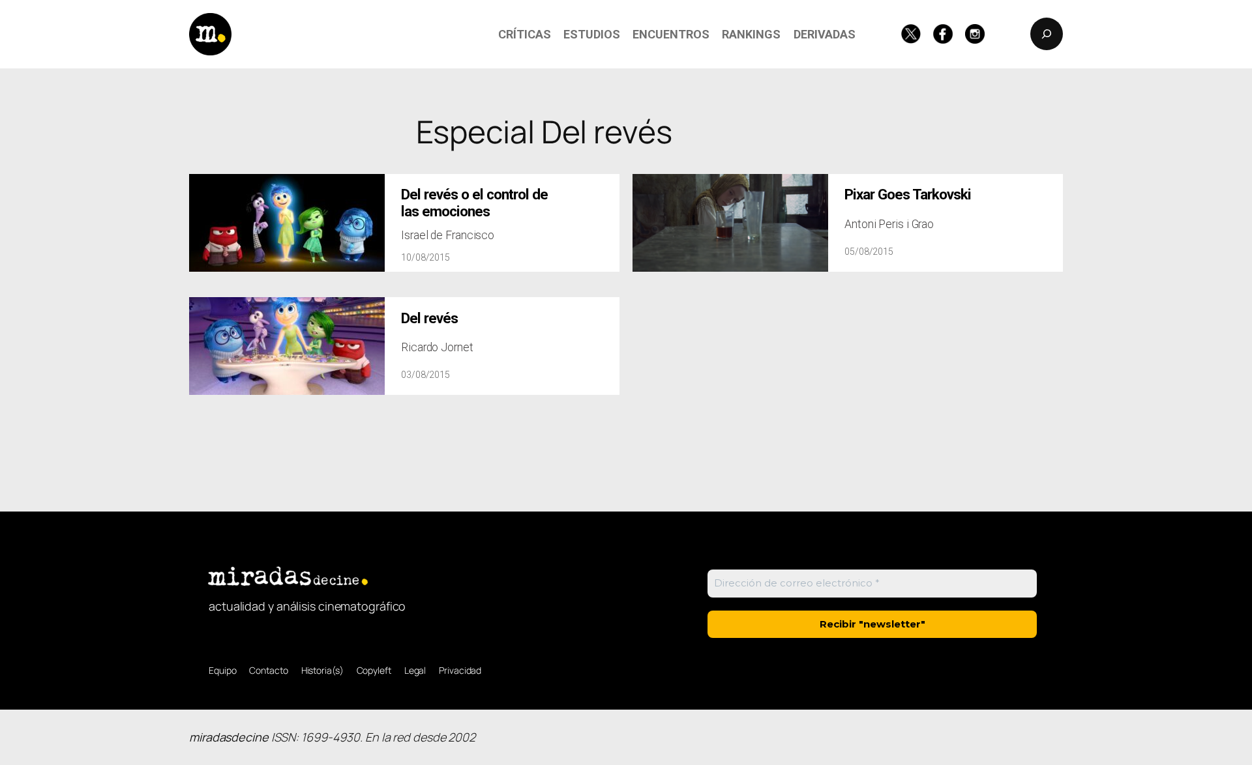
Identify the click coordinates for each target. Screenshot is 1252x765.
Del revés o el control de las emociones (474, 202)
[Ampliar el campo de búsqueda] (1046, 34)
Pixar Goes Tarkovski (907, 194)
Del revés (429, 318)
